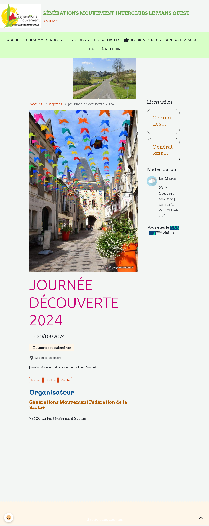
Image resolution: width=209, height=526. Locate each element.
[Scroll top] (201, 518)
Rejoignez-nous (145, 40)
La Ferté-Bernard (48, 358)
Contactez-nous (181, 40)
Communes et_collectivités (162, 120)
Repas (36, 380)
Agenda (56, 104)
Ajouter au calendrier (53, 348)
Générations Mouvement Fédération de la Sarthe (78, 404)
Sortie (51, 380)
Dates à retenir (104, 49)
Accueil (14, 40)
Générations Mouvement (162, 150)
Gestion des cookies (104, 519)
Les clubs (76, 40)
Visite (65, 380)
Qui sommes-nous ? (44, 40)
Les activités (107, 40)
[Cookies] (8, 517)
